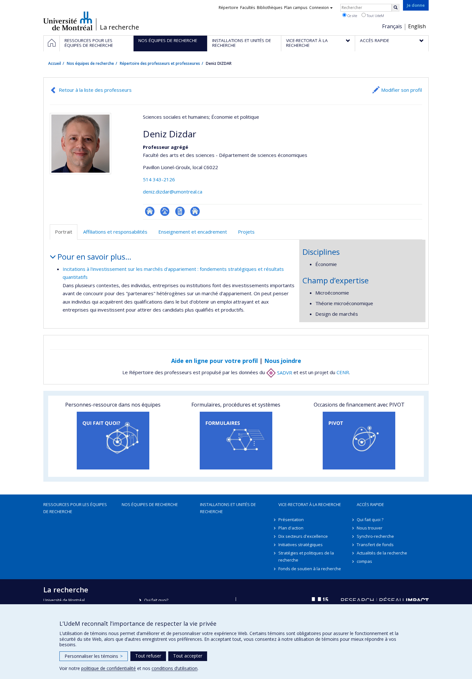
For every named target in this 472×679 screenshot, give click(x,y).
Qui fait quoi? (156, 600)
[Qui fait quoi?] (113, 440)
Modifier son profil (401, 90)
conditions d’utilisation (174, 668)
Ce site (351, 15)
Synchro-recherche (375, 536)
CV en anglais (180, 211)
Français (392, 26)
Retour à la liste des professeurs (95, 90)
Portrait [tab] (63, 231)
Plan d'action (290, 528)
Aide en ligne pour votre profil (214, 361)
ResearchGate (150, 211)
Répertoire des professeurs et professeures (160, 63)
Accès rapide (370, 504)
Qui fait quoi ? (370, 519)
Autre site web (195, 211)
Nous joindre (282, 361)
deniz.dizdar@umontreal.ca (172, 191)
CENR (343, 372)
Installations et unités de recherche (228, 508)
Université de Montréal (67, 20)
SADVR (284, 372)
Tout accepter (187, 656)
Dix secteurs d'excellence (303, 536)
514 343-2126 (159, 179)
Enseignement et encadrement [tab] (192, 231)
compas (364, 561)
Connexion (319, 7)
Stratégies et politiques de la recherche (306, 556)
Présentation (291, 519)
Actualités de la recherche (382, 553)
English (417, 26)
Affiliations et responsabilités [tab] (115, 231)
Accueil (54, 63)
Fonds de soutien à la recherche (309, 569)
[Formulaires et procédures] (236, 440)
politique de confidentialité (108, 668)
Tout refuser (148, 656)
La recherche (119, 27)
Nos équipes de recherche (90, 63)
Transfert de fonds (375, 544)
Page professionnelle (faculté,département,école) (165, 211)
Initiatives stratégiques (300, 544)
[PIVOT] (359, 440)
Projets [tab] (246, 231)
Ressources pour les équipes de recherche (75, 508)
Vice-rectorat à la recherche (309, 504)
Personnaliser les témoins (94, 656)
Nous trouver (369, 528)
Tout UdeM (375, 15)
